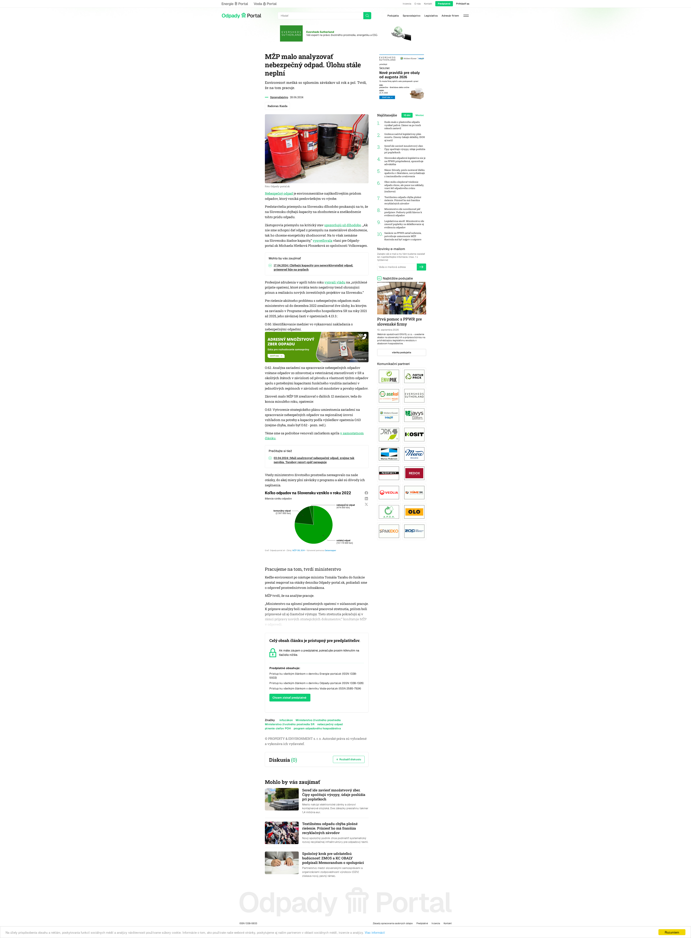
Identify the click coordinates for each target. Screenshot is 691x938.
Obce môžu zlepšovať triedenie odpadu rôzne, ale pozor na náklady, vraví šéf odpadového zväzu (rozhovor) (404, 186)
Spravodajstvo (411, 15)
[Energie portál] (235, 4)
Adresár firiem (450, 15)
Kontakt (428, 3)
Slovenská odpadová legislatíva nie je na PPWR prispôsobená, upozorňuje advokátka (405, 161)
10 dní (407, 115)
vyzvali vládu (334, 282)
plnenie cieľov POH (278, 728)
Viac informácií (375, 932)
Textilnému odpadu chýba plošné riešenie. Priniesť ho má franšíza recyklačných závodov (402, 200)
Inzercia (407, 3)
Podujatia (393, 15)
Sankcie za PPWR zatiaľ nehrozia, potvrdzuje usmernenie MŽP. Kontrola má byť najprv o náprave (402, 236)
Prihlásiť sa (462, 3)
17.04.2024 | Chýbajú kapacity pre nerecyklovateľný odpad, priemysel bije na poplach (313, 267)
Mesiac (419, 115)
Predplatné (444, 3)
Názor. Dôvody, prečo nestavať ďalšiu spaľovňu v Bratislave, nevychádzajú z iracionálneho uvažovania (404, 173)
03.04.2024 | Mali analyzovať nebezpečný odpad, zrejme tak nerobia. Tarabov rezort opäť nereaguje (314, 460)
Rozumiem (672, 932)
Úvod (241, 16)
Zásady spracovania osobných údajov (393, 923)
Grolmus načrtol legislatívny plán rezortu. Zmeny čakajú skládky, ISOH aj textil (404, 137)
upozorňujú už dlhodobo (342, 225)
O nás (417, 3)
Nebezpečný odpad (279, 193)
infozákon (286, 720)
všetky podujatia (401, 352)
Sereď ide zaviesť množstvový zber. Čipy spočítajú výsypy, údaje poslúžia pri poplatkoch (404, 149)
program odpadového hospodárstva (317, 728)
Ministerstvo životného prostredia (318, 720)
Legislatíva (431, 15)
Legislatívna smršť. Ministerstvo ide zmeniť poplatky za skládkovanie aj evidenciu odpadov (404, 224)
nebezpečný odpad (330, 724)
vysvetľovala (322, 240)
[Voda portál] (265, 4)
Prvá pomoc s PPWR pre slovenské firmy (399, 321)
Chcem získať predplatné (289, 697)
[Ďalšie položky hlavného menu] (466, 16)
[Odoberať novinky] (421, 267)
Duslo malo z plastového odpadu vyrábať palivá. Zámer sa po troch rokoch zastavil (402, 125)
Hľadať (367, 15)
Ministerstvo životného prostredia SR (289, 724)
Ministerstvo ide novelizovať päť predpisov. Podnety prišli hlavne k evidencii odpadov (403, 212)
